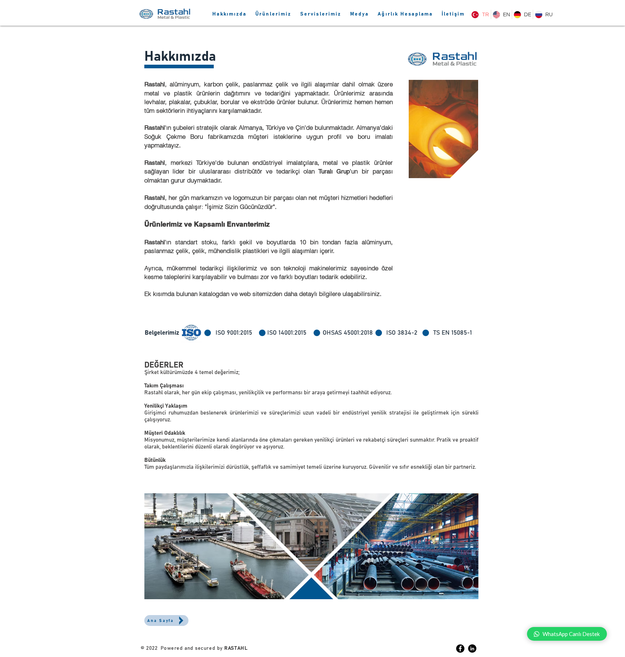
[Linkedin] (472, 648)
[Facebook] (460, 648)
